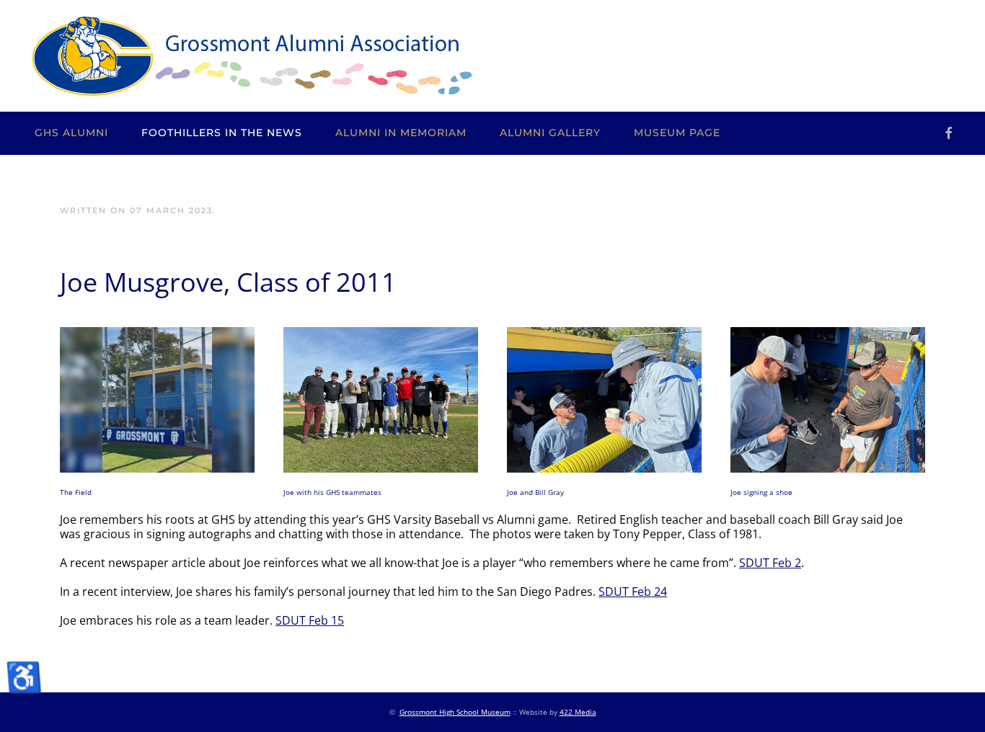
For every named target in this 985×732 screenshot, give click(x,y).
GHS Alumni (71, 132)
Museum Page (677, 132)
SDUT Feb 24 (632, 591)
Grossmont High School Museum (455, 712)
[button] (157, 398)
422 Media (578, 712)
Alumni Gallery (550, 132)
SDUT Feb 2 (770, 563)
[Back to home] (251, 55)
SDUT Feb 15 (309, 620)
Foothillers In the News (221, 132)
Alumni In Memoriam (401, 132)
